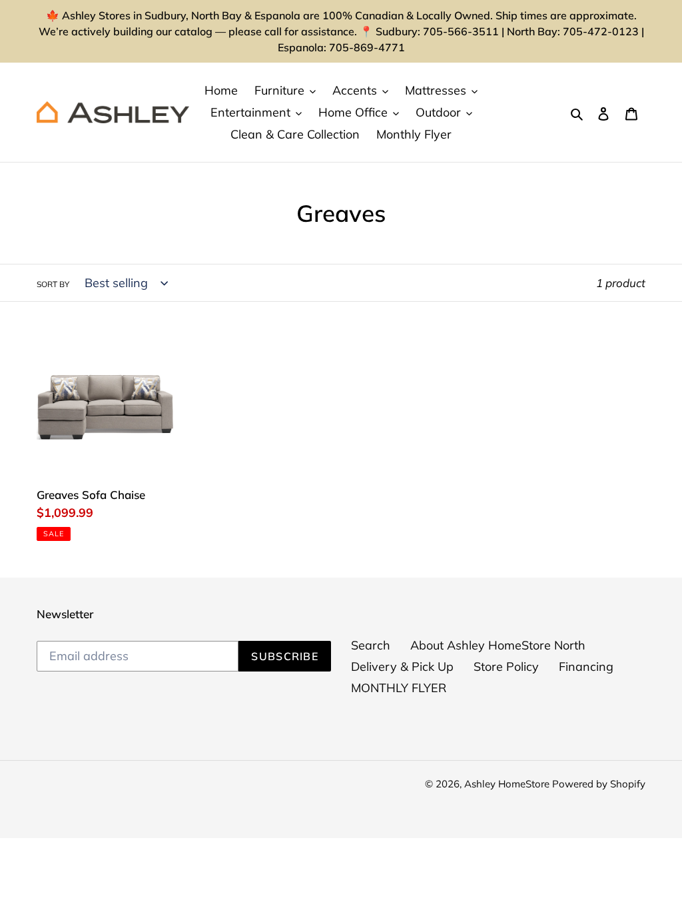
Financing (586, 666)
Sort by (53, 284)
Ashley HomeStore (508, 783)
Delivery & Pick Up (402, 666)
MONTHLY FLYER (398, 687)
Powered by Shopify (598, 783)
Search (370, 645)
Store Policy (506, 666)
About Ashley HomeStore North (497, 645)
